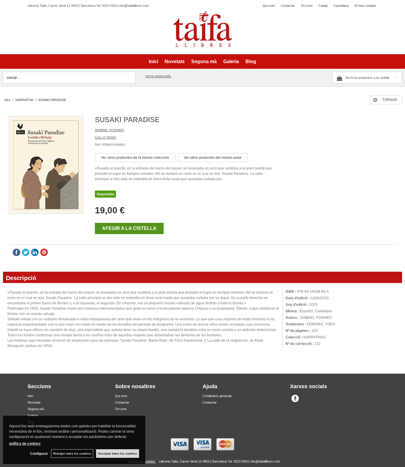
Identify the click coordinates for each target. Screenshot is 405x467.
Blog (250, 61)
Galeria (231, 61)
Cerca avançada (158, 76)
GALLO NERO (105, 137)
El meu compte (365, 5)
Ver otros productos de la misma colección (135, 158)
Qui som (269, 5)
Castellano (341, 5)
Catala (323, 5)
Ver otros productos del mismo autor (213, 158)
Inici (153, 61)
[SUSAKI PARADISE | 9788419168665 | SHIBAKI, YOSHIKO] (46, 165)
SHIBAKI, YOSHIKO (109, 130)
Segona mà (204, 61)
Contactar (288, 5)
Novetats (175, 61)
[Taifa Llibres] (202, 29)
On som (306, 5)
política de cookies (25, 444)
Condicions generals (217, 396)
